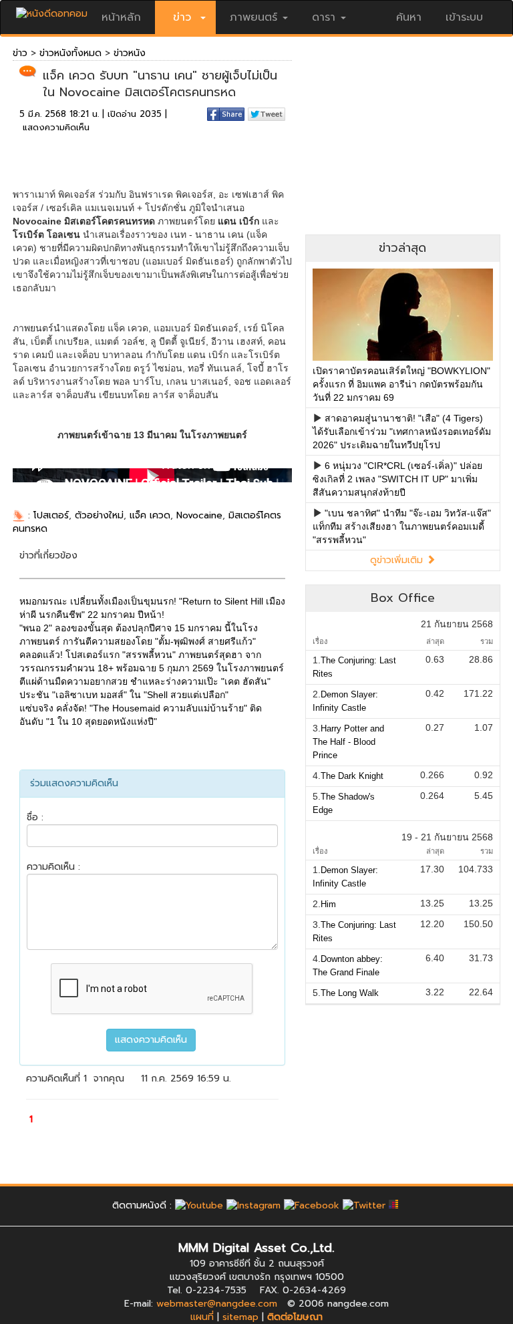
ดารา (323, 17)
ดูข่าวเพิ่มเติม (398, 560)
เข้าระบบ (464, 17)
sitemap (240, 1317)
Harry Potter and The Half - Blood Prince (348, 741)
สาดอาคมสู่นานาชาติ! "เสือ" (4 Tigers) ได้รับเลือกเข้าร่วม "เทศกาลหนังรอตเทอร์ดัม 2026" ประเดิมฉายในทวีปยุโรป (402, 431)
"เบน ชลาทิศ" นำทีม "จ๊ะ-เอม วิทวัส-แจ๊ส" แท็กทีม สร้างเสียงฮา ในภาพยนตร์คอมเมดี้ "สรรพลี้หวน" (402, 526)
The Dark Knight (352, 776)
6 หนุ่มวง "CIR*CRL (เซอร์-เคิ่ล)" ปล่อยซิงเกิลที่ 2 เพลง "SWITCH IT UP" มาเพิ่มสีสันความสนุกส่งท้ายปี (397, 479)
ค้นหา (408, 17)
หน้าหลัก (121, 17)
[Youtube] (199, 1205)
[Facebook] (311, 1205)
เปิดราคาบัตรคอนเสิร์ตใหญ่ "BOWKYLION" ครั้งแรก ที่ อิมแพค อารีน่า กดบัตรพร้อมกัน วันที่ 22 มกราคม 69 (401, 384)
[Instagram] (253, 1205)
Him (328, 904)
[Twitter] (364, 1205)
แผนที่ (202, 1317)
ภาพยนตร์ (253, 17)
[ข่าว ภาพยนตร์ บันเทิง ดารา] (52, 10)
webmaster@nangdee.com (216, 1304)
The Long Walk (350, 993)
